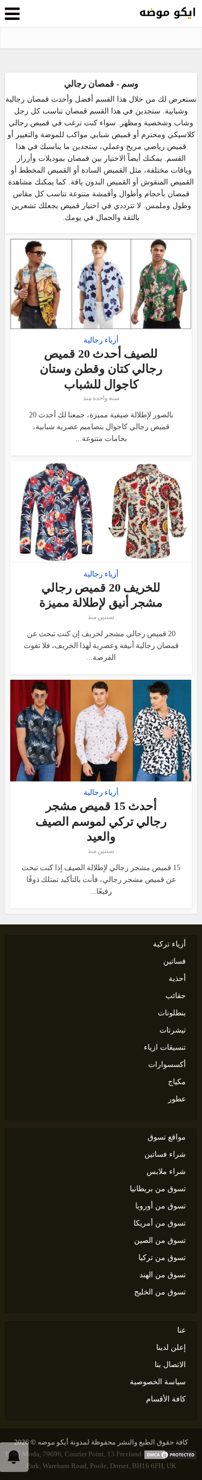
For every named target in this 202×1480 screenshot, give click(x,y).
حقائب (175, 996)
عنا (181, 1330)
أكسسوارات (167, 1065)
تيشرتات (172, 1030)
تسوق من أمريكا (160, 1223)
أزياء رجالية (101, 340)
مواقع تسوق (167, 1137)
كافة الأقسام (166, 1399)
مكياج (177, 1082)
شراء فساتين (165, 1154)
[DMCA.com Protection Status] (170, 1454)
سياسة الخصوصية (158, 1382)
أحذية (177, 978)
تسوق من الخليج (160, 1292)
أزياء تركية (169, 944)
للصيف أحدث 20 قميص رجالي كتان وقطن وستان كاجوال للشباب (101, 369)
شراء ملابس (166, 1172)
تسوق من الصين (160, 1240)
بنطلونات (172, 1013)
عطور (177, 1099)
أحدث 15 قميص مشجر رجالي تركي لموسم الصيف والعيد (101, 821)
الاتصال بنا (170, 1365)
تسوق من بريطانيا (158, 1189)
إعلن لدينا (171, 1347)
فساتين (174, 961)
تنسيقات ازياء (165, 1047)
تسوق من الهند (163, 1275)
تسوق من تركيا (162, 1258)
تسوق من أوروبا (160, 1206)
